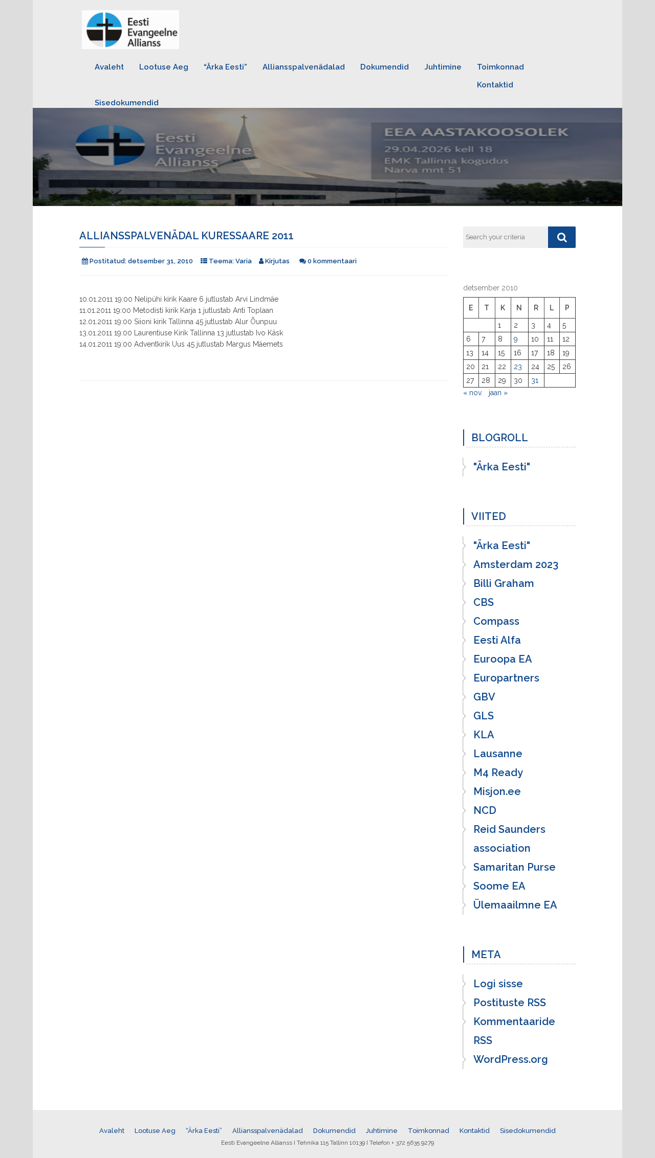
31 (534, 380)
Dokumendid (384, 67)
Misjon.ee (497, 791)
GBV (484, 697)
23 (518, 366)
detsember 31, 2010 (160, 261)
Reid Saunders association (509, 838)
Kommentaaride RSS (514, 1031)
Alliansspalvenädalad (304, 67)
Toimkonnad (500, 67)
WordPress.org (510, 1059)
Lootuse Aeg (163, 67)
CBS (483, 602)
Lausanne (497, 753)
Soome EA (499, 886)
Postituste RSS (509, 1002)
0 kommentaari (332, 261)
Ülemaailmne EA (515, 905)
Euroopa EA (502, 659)
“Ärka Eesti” (225, 67)
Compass (496, 621)
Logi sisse (498, 984)
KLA (483, 735)
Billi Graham (503, 583)
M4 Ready (498, 772)
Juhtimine (443, 67)
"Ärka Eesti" (501, 467)
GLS (483, 716)
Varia (243, 261)
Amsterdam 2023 (515, 564)
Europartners (506, 678)
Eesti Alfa (497, 640)
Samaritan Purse (514, 867)
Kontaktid (495, 84)
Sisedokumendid (127, 102)
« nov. (473, 393)
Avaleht (109, 67)
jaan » (498, 393)
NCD (484, 810)
